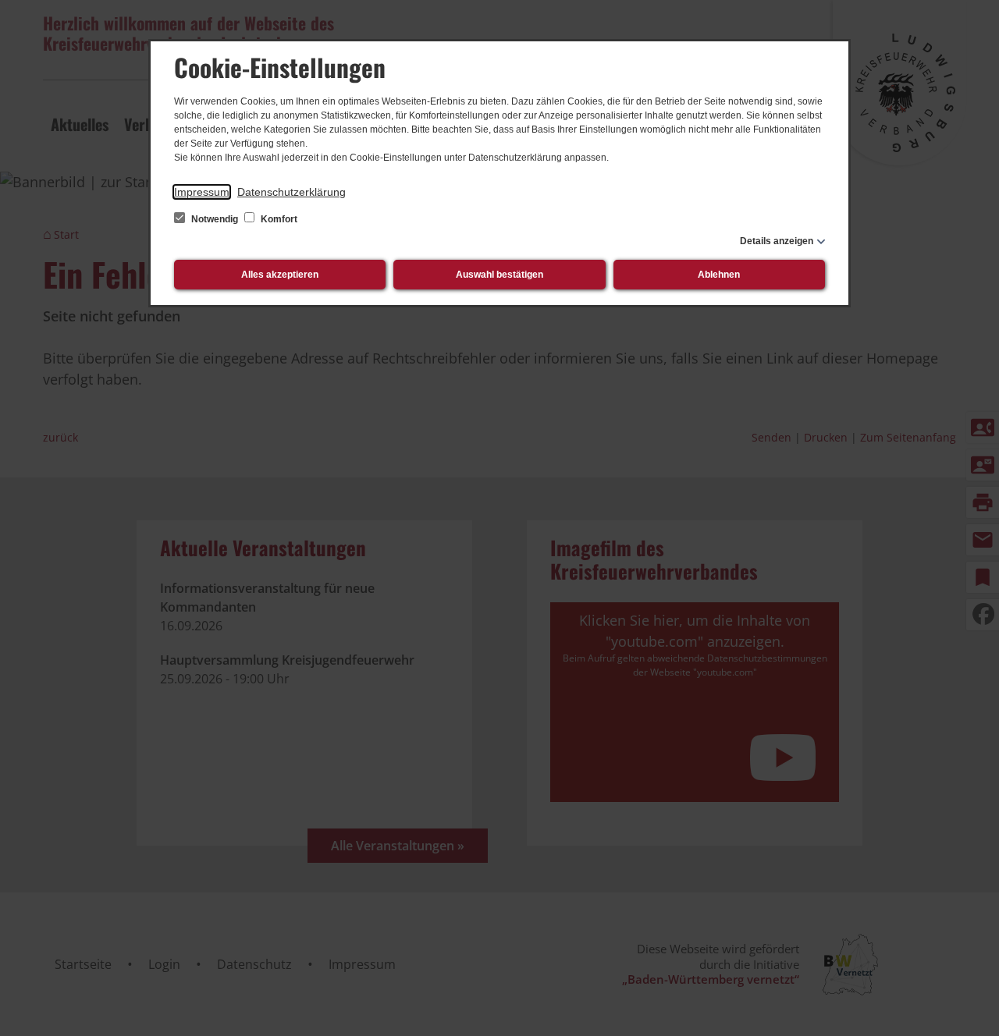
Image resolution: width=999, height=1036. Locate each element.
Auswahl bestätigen (499, 274)
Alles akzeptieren (279, 274)
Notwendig (214, 219)
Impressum (201, 192)
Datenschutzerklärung (291, 192)
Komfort (277, 219)
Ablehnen (719, 274)
